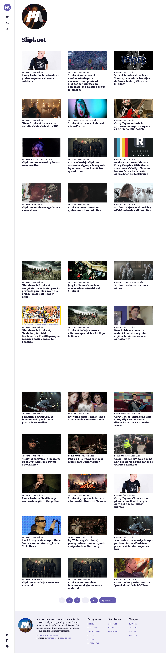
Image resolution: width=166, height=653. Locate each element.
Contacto (113, 632)
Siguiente (106, 600)
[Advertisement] (87, 236)
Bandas (111, 628)
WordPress (52, 638)
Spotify (132, 632)
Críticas (91, 639)
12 (94, 600)
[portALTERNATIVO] (7, 7)
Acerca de (112, 624)
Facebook (133, 628)
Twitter (133, 624)
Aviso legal (55, 635)
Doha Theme (65, 638)
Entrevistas (93, 643)
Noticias (91, 624)
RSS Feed (133, 635)
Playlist (91, 635)
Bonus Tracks (93, 632)
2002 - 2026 (43, 635)
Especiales (92, 628)
